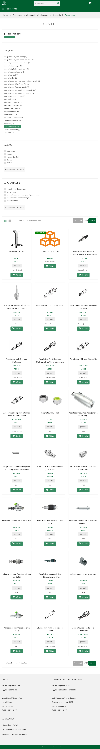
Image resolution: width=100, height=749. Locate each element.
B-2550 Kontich (7, 706)
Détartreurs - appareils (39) (13, 102)
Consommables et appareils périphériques (30, 15)
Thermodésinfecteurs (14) (13, 120)
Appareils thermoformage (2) (14, 96)
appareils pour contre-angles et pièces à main (23, 195)
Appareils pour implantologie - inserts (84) (19, 93)
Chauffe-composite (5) (12, 130)
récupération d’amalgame (16, 189)
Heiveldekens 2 (7, 702)
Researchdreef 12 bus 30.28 (62, 702)
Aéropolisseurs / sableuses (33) (15, 57)
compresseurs (12, 192)
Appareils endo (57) (11, 75)
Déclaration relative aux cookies (15, 734)
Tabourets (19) (9, 133)
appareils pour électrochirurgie (18, 198)
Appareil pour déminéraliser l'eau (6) (17, 63)
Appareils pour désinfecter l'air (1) (16, 84)
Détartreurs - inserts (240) (13, 105)
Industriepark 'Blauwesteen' (12, 698)
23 (87, 221)
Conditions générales (11, 725)
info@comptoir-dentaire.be (65, 690)
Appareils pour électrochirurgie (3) (16, 87)
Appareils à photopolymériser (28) (16, 69)
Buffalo (9, 163)
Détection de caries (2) (12, 108)
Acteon (9, 154)
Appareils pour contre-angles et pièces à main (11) (22, 81)
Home (5, 15)
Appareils (56, 15)
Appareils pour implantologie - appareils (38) (20, 90)
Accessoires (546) (12, 126)
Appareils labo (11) (10, 78)
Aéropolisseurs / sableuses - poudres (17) (19, 60)
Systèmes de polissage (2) (13, 117)
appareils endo (12, 201)
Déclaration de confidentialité (14, 730)
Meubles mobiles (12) (11, 111)
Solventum (11, 151)
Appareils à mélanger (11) (13, 66)
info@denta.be (11, 690)
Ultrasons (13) (9, 123)
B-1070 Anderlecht (59, 706)
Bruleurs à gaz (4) (10, 99)
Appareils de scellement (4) (14, 72)
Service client (9, 719)
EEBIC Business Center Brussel (64, 698)
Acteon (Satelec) (13, 157)
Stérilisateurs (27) (10, 114)
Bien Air (9, 160)
